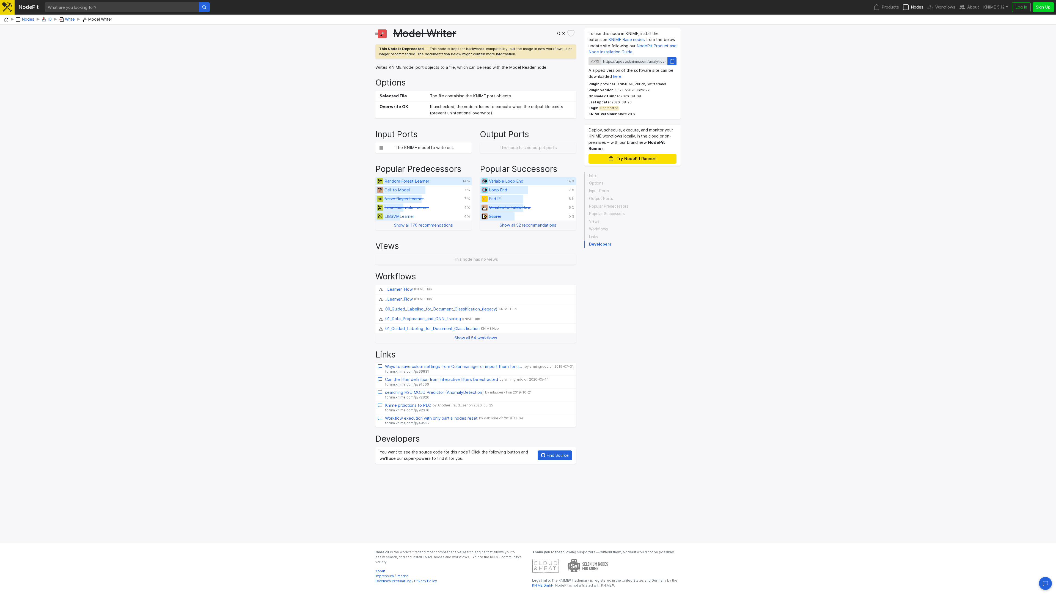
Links (593, 237)
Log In (1021, 7)
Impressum (384, 576)
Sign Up (1043, 7)
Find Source (557, 455)
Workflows (945, 7)
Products (890, 7)
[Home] (6, 19)
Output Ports (601, 198)
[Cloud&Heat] (545, 565)
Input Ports (599, 191)
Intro (593, 176)
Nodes (917, 7)
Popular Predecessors (608, 206)
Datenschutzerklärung (393, 581)
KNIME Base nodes (626, 39)
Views (594, 221)
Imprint (402, 576)
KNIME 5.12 (994, 7)
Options (596, 183)
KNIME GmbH (543, 585)
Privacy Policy (425, 581)
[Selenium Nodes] (588, 565)
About (973, 7)
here (617, 76)
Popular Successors (607, 213)
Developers (600, 244)
